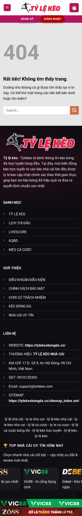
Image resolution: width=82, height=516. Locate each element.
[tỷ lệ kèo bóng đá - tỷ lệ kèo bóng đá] (41, 7)
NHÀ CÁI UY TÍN (21, 315)
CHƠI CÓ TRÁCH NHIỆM (27, 297)
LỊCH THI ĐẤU (19, 223)
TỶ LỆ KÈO (17, 214)
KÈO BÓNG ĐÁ (20, 306)
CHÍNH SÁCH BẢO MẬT (27, 288)
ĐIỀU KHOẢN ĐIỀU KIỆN (27, 280)
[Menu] (7, 7)
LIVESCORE (18, 232)
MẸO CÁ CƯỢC (20, 250)
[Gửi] (74, 110)
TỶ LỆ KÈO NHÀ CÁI (48, 354)
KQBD (13, 241)
